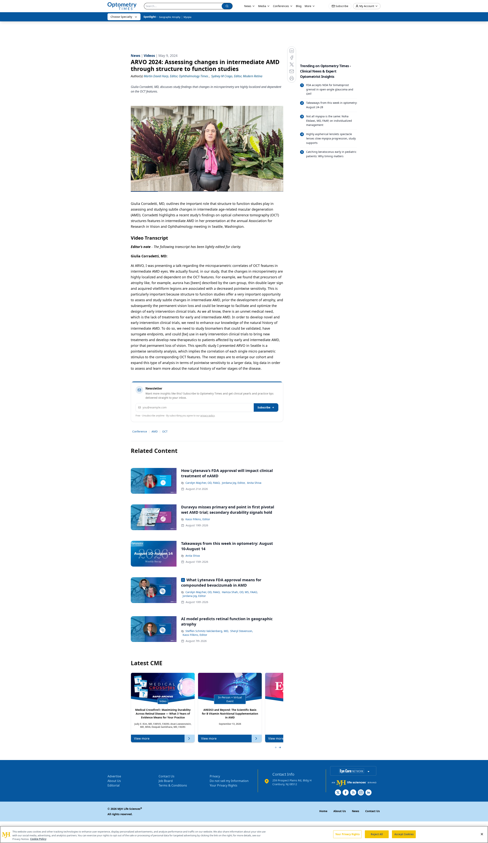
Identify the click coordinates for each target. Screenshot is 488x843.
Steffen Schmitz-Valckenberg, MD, (207, 631)
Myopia (187, 17)
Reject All (377, 834)
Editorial (114, 785)
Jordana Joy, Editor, (234, 483)
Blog (299, 6)
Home (323, 811)
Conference (139, 431)
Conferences (281, 6)
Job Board (166, 781)
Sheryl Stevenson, (241, 631)
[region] (244, 834)
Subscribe (264, 407)
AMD (155, 431)
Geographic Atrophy (169, 17)
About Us (114, 781)
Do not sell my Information (229, 781)
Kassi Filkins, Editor (197, 519)
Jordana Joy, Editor (194, 596)
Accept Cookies (403, 834)
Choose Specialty (121, 17)
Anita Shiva (254, 483)
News (247, 6)
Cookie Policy (38, 839)
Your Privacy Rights (223, 785)
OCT (165, 431)
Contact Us (166, 776)
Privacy (215, 776)
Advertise (114, 776)
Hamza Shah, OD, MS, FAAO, (240, 592)
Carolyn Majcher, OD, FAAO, (202, 483)
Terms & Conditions (173, 785)
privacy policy (207, 415)
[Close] (482, 834)
